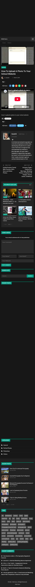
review (27, 533)
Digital (26, 515)
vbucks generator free (9, 572)
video (26, 538)
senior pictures (5, 538)
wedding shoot (13, 544)
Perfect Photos (7, 448)
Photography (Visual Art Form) (9, 527)
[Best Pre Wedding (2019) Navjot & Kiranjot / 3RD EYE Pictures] (25, 210)
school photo (10, 536)
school (3, 536)
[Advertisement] (17, 18)
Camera (15, 515)
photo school (7, 118)
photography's (21, 524)
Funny (30, 518)
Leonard (5, 560)
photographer (5, 524)
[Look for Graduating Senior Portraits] (5, 492)
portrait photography (12, 533)
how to (3, 521)
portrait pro (21, 533)
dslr (13, 518)
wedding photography (23, 541)
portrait (3, 533)
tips (17, 538)
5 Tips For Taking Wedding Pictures (18, 497)
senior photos (27, 536)
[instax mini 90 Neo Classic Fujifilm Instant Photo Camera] (9, 210)
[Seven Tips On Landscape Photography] (5, 470)
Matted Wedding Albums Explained (20, 560)
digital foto (4, 518)
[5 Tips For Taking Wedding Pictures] (5, 499)
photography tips (22, 527)
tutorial (21, 538)
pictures (27, 530)
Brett (4, 568)
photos (29, 527)
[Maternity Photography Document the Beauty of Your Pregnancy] (5, 485)
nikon (8, 521)
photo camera (26, 521)
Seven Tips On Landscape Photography (19, 468)
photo (13, 521)
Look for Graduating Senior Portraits (19, 490)
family (17, 518)
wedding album (11, 541)
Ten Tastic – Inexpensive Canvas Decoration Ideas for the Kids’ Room (14, 564)
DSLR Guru (4, 39)
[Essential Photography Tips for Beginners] (5, 478)
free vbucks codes (8, 556)
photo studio (20, 530)
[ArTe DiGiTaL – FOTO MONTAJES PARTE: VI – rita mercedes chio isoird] (9, 193)
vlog (31, 538)
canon (20, 515)
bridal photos (8, 515)
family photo (24, 518)
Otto (4, 563)
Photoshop (6, 451)
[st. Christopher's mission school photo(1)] (25, 193)
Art (2, 515)
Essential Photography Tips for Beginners (20, 476)
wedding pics (5, 544)
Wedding (4, 541)
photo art (19, 521)
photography (13, 524)
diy (9, 518)
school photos (19, 536)
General (5, 445)
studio (12, 538)
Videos (3, 67)
